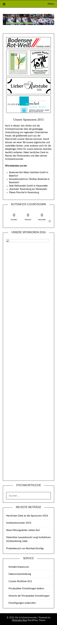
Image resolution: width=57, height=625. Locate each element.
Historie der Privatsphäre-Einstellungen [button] (29, 596)
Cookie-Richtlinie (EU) (20, 581)
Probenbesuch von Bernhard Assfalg (25, 548)
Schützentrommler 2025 (18, 523)
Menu (51, 4)
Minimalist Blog (19, 620)
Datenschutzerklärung (20, 574)
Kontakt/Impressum (19, 567)
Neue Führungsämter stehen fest (23, 530)
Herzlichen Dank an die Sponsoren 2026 (27, 516)
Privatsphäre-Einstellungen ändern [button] (26, 588)
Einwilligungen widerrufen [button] (22, 603)
